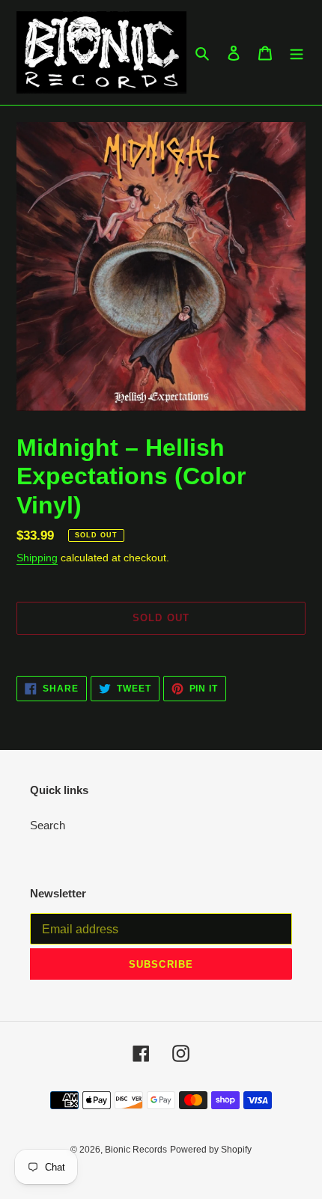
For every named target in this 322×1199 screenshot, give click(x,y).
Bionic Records (136, 1149)
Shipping (37, 558)
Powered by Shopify (211, 1149)
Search (47, 825)
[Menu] (296, 53)
